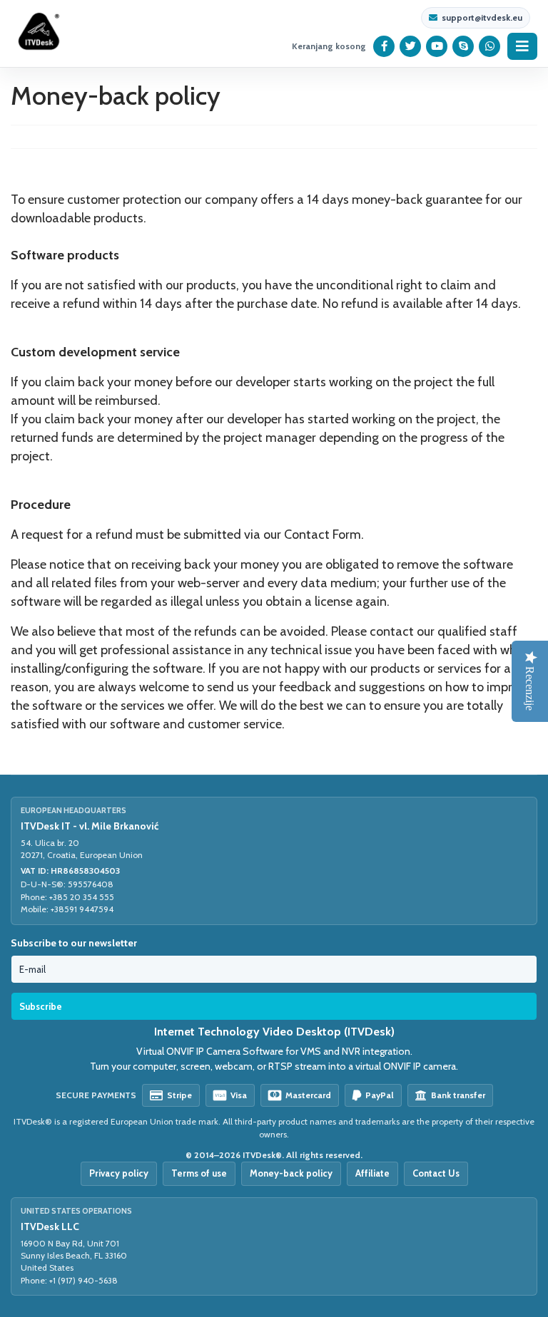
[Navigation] (522, 46)
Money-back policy (291, 1173)
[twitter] (410, 46)
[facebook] (384, 46)
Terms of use (199, 1173)
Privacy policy (118, 1173)
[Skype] (463, 46)
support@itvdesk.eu (482, 18)
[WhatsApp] (489, 46)
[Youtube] (437, 46)
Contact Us (436, 1173)
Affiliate (372, 1173)
